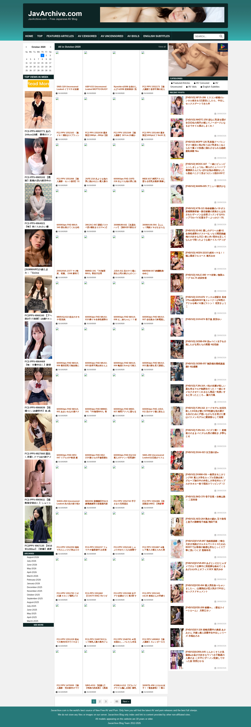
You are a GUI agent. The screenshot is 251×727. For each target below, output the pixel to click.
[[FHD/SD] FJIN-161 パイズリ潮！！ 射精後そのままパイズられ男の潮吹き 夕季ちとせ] (177, 438)
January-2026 (33, 583)
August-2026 (33, 557)
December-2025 (34, 587)
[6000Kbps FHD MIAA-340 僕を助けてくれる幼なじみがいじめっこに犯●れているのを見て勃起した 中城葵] (68, 206)
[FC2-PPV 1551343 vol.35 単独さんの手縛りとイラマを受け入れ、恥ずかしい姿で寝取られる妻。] (154, 575)
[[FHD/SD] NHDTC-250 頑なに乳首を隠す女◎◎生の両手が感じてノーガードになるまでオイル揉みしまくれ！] (177, 127)
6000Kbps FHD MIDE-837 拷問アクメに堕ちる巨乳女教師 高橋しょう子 (125, 411)
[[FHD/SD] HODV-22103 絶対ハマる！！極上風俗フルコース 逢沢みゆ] (177, 260)
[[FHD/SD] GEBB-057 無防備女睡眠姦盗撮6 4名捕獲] (177, 371)
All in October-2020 (69, 46)
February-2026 (34, 580)
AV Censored (202, 83)
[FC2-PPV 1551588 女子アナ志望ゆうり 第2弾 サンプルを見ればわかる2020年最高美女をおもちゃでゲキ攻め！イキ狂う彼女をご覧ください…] (125, 575)
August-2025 (33, 602)
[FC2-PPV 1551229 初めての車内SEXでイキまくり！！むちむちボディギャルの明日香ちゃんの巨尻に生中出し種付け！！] (68, 621)
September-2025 (35, 598)
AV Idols (192, 86)
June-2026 (32, 565)
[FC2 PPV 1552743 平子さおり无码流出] (125, 483)
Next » (126, 701)
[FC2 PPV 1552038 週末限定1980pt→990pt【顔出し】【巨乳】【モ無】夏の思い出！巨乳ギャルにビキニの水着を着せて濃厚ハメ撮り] (96, 114)
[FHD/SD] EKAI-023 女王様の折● (202, 452)
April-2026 (32, 572)
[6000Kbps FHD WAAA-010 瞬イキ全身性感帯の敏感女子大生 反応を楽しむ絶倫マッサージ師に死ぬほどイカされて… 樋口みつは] (96, 298)
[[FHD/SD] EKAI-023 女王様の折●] (177, 460)
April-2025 (32, 617)
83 (117, 701)
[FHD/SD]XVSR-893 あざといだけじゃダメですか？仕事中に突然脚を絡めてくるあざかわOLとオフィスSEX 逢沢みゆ (206, 566)
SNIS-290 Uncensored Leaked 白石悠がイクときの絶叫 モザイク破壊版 (153, 457)
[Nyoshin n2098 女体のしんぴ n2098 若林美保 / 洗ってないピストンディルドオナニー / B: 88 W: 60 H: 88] (125, 68)
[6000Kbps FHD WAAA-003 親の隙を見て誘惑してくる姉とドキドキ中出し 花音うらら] (154, 345)
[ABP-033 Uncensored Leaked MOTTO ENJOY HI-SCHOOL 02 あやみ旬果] (96, 68)
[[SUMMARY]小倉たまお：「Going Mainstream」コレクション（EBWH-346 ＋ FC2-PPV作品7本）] (38, 248)
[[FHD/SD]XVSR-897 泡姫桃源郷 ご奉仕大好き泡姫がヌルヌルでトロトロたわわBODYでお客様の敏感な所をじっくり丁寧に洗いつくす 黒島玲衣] (177, 549)
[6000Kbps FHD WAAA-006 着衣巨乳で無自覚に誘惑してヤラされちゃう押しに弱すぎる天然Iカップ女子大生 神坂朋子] (68, 345)
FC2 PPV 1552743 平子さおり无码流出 (125, 502)
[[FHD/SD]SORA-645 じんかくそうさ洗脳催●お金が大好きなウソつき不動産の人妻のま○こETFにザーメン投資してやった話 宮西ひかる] (177, 659)
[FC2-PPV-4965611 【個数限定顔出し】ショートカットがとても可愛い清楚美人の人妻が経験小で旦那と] (38, 478)
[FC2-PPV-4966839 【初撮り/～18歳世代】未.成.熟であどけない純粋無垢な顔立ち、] (38, 386)
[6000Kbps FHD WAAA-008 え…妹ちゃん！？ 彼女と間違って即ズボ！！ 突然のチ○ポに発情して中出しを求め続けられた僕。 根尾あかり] (125, 298)
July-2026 (31, 561)
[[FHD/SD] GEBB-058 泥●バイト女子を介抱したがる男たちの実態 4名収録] (177, 349)
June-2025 (32, 610)
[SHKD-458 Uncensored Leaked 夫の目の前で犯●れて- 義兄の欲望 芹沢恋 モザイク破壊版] (68, 483)
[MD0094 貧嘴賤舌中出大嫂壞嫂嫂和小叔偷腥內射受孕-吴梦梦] (96, 483)
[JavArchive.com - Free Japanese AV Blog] (56, 23)
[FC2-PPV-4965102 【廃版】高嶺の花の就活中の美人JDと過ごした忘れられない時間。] (38, 156)
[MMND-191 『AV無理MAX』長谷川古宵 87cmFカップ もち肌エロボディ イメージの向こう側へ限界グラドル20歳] (96, 252)
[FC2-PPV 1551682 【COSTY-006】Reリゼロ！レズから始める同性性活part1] (96, 575)
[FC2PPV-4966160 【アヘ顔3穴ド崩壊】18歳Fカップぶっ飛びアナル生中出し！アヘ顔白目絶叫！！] (38, 294)
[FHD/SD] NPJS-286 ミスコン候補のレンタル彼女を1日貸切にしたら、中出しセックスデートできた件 (205, 100)
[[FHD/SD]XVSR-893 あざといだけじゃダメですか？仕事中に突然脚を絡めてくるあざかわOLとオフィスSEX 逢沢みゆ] (177, 571)
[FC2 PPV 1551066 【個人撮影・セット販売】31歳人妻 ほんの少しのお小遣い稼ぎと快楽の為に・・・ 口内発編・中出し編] (68, 160)
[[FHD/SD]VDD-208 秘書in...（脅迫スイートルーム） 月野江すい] (177, 615)
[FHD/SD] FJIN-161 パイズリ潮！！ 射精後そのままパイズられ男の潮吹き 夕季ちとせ (206, 433)
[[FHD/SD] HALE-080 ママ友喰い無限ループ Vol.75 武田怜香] (177, 282)
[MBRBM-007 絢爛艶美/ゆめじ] (154, 252)
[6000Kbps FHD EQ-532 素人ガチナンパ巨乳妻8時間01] (125, 437)
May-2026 (31, 568)
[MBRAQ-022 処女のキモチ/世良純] (68, 298)
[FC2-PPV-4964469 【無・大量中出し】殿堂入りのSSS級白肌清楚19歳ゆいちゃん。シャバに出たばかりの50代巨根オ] (38, 340)
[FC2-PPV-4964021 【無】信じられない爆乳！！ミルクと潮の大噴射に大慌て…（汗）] (38, 202)
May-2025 (31, 613)
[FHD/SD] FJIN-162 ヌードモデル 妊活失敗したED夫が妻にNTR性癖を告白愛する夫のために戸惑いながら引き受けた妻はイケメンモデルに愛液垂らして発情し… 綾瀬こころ (206, 414)
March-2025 (32, 621)
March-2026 (32, 576)
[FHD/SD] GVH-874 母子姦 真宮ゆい (204, 319)
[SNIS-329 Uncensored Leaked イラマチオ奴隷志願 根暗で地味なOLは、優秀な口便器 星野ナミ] (68, 68)
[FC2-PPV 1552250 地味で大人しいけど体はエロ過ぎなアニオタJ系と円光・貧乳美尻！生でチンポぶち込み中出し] (68, 529)
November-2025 (34, 591)
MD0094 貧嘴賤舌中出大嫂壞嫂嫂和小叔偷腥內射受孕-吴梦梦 (96, 503)
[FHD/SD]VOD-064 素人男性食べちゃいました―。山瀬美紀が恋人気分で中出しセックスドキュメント (206, 588)
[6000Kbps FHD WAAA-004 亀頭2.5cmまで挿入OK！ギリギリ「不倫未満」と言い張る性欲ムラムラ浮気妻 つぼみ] (125, 345)
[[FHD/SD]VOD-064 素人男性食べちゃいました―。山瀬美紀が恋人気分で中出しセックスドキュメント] (177, 593)
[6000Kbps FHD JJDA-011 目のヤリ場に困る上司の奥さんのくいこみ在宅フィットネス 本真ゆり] (154, 391)
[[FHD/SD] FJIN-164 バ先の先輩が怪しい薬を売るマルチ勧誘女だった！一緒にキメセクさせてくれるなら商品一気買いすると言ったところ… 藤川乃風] (177, 393)
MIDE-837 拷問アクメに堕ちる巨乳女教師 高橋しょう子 (153, 181)
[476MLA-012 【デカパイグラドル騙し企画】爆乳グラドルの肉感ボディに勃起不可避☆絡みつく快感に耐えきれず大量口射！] (125, 667)
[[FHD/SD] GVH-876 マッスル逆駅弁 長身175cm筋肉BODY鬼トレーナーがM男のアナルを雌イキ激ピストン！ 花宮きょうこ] (177, 305)
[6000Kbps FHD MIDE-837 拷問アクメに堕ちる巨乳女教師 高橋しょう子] (125, 391)
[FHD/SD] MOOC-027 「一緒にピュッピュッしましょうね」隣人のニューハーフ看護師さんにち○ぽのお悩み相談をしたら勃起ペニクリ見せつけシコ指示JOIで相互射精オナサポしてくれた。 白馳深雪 (206, 170)
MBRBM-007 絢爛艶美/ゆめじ (153, 272)
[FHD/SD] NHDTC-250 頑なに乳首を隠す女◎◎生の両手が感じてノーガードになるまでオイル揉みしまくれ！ (206, 122)
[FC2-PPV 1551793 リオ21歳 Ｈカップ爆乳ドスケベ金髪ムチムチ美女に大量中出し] (68, 575)
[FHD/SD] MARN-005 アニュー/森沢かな (206, 186)
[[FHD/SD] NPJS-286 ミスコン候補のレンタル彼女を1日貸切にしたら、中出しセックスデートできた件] (177, 105)
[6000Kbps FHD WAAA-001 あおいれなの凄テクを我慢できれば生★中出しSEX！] (68, 391)
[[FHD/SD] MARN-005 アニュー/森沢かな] (177, 194)
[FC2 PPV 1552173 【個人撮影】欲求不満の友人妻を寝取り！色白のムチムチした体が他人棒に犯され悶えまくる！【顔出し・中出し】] (154, 68)
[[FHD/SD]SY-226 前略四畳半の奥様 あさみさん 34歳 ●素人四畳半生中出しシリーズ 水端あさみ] (177, 637)
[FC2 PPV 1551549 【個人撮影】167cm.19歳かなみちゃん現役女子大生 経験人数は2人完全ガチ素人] (125, 114)
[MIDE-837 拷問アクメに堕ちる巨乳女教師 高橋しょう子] (154, 160)
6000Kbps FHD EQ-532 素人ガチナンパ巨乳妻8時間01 (125, 457)
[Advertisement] (198, 59)
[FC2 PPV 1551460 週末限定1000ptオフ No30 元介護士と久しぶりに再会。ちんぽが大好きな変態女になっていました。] (154, 114)
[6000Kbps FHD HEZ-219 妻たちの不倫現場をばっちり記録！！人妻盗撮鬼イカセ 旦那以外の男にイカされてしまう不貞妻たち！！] (96, 437)
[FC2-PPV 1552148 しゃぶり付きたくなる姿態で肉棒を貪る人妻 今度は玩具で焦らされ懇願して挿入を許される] (125, 529)
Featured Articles (181, 83)
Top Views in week (36, 77)
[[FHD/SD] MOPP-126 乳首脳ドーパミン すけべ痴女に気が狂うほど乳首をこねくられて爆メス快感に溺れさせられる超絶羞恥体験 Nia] (177, 149)
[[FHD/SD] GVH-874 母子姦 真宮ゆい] (177, 327)
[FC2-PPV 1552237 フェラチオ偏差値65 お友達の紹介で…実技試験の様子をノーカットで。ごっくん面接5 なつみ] (96, 529)
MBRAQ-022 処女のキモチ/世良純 (68, 318)
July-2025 (31, 606)
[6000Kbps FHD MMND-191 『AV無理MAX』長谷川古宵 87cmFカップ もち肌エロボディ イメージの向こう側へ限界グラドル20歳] (96, 391)
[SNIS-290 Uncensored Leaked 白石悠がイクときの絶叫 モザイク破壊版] (154, 437)
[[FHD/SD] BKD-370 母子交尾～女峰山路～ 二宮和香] (177, 504)
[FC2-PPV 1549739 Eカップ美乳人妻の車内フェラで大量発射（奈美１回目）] (96, 621)
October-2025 (33, 595)
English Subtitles (211, 86)
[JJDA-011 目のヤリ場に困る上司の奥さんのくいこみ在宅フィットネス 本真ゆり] (125, 252)
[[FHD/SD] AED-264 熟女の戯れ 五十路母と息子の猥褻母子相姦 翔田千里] (177, 526)
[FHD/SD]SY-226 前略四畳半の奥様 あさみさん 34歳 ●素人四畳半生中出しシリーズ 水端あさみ (206, 632)
